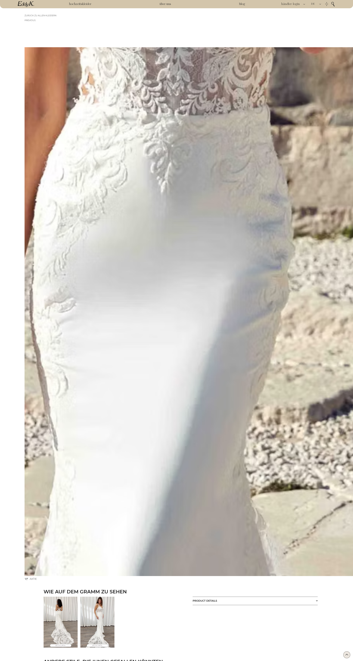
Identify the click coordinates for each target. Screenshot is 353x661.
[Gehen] (346, 654)
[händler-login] (304, 4)
